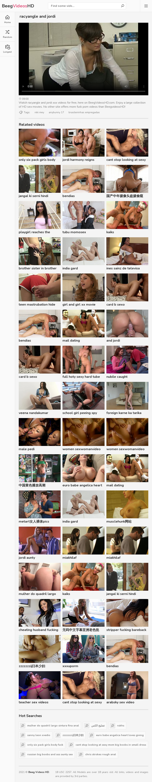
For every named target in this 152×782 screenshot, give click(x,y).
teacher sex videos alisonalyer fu (33, 703)
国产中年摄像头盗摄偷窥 (124, 196)
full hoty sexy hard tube (81, 376)
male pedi (26, 449)
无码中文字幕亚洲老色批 (80, 630)
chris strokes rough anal (100, 754)
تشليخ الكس (98, 725)
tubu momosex (74, 232)
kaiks (110, 232)
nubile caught (117, 376)
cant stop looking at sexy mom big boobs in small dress (126, 160)
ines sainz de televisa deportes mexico (123, 269)
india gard (70, 268)
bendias (68, 196)
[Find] (122, 6)
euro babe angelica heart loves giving (82, 486)
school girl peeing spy (79, 413)
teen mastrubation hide (37, 304)
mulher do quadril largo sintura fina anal (37, 594)
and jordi (113, 340)
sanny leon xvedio (38, 735)
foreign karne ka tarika (123, 413)
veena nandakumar (33, 413)
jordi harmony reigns (78, 160)
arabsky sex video (120, 702)
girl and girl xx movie (78, 304)
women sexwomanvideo (81, 449)
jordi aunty (27, 557)
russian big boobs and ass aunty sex (50, 754)
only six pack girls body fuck (37, 160)
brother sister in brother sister (38, 269)
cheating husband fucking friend (38, 630)
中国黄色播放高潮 (32, 485)
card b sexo (115, 304)
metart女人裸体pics (34, 521)
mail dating (71, 340)
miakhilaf (69, 557)
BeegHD (18, 6)
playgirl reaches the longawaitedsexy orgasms (39, 232)
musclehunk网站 (119, 521)
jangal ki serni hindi (33, 196)
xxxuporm (70, 666)
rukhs (120, 725)
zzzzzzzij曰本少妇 (32, 666)
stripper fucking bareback (126, 630)
